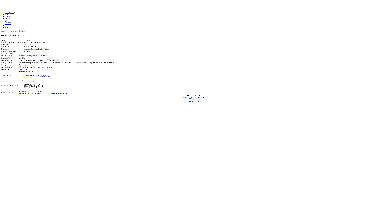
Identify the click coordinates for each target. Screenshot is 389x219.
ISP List (7, 18)
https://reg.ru (23, 65)
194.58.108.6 (28, 44)
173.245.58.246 (43, 75)
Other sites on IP (53, 60)
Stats (6, 25)
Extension (8, 24)
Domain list (8, 16)
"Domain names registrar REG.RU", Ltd (32, 56)
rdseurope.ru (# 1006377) (27, 93)
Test (6, 20)
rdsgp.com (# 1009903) (59, 93)
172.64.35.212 (45, 77)
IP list (6, 15)
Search (23, 31)
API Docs (8, 22)
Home (10, 13)
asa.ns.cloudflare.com (30, 75)
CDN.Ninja (187, 97)
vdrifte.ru (27, 40)
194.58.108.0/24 (24, 69)
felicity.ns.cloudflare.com (31, 77)
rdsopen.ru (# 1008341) (44, 93)
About (7, 27)
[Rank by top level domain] (14, 42)
